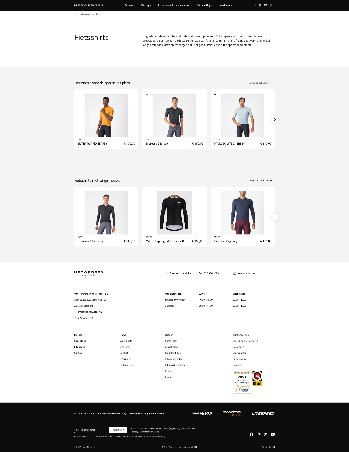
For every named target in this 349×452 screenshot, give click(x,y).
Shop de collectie (259, 83)
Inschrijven (118, 430)
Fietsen (128, 5)
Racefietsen (171, 341)
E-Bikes (169, 371)
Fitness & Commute (175, 365)
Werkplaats (226, 5)
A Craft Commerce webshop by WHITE (179, 447)
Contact (124, 353)
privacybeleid (117, 436)
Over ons (124, 347)
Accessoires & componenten (173, 5)
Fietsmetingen (205, 5)
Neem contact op (247, 273)
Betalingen (238, 347)
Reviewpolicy (239, 359)
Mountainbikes (173, 353)
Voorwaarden (239, 353)
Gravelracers (171, 347)
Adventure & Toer (174, 359)
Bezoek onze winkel (180, 273)
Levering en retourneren (245, 341)
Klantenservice (241, 335)
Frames (169, 377)
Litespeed (79, 347)
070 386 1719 (211, 273)
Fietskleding (85, 14)
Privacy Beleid (268, 447)
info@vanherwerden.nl (90, 312)
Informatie (125, 359)
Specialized (80, 341)
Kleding (145, 5)
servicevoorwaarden (134, 436)
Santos (78, 353)
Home (123, 335)
